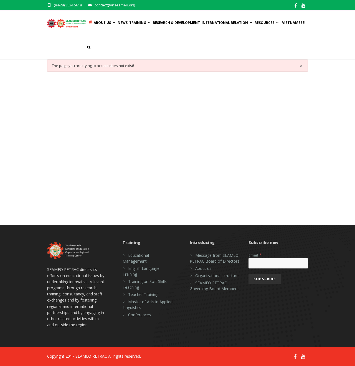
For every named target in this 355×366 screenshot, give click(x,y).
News (123, 22)
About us (203, 268)
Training (137, 22)
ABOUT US (102, 22)
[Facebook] (296, 5)
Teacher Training (143, 294)
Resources (264, 22)
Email (255, 255)
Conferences (139, 314)
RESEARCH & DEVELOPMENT (176, 22)
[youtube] (304, 5)
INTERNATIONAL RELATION (225, 22)
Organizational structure (217, 275)
